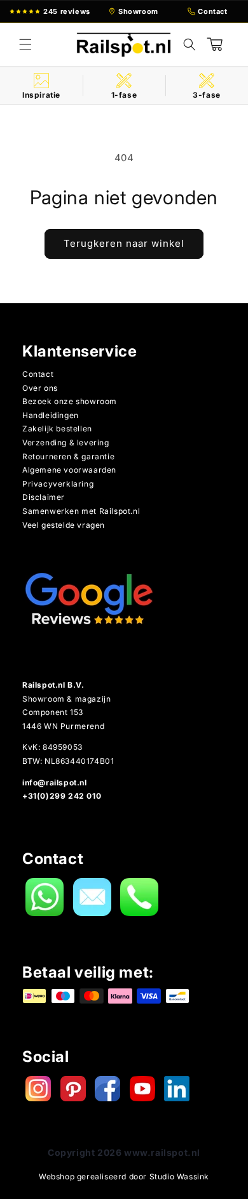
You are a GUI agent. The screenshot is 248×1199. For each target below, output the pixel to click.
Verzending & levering (65, 442)
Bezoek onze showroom (69, 401)
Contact (37, 374)
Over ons (40, 388)
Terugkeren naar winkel (124, 243)
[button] (25, 44)
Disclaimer (43, 497)
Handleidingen (50, 415)
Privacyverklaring (57, 483)
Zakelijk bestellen (57, 428)
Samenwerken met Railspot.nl (81, 511)
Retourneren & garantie (68, 456)
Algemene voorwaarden (69, 470)
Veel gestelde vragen (63, 525)
